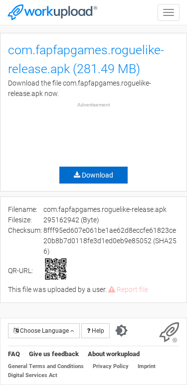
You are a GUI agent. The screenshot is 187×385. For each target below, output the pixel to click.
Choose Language (44, 330)
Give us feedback (54, 354)
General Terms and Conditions (46, 366)
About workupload (114, 354)
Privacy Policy (111, 366)
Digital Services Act (32, 375)
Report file (131, 289)
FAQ (14, 354)
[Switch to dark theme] (121, 330)
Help (97, 330)
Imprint (147, 366)
